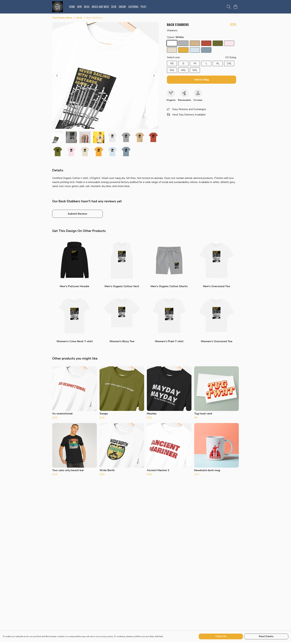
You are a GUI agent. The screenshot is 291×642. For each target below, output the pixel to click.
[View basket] (235, 6)
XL (217, 63)
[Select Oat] (172, 50)
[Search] (228, 6)
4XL (183, 70)
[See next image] (153, 75)
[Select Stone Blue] (206, 50)
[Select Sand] (195, 43)
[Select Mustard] (183, 50)
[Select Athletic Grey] (183, 43)
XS (172, 63)
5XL (194, 70)
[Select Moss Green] (218, 43)
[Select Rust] (206, 43)
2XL (229, 63)
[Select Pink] (229, 43)
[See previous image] (57, 75)
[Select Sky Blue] (195, 50)
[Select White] (172, 43)
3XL (172, 70)
